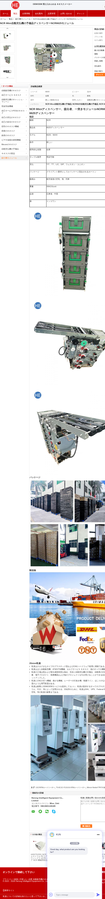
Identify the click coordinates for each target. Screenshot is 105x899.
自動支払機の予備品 (10, 149)
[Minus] (98, 834)
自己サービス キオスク (11, 95)
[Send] (98, 895)
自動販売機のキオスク (11, 90)
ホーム (5, 13)
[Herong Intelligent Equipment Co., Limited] (15, 5)
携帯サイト (9, 890)
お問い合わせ (66, 13)
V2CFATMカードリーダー (45, 787)
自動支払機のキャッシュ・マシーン (13, 100)
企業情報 (26, 13)
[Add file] (51, 895)
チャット (81, 13)
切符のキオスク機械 (10, 126)
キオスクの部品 (8, 153)
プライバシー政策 (10, 879)
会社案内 (39, 13)
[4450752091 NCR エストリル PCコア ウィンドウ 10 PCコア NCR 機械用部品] (39, 846)
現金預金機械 (7, 106)
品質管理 (51, 13)
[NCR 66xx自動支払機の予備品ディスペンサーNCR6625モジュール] (7, 47)
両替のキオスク (8, 131)
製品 (15, 13)
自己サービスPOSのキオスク (13, 112)
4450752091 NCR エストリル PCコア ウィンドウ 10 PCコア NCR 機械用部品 (39, 857)
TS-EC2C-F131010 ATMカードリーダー (70, 787)
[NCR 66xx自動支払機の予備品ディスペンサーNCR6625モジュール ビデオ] (54, 55)
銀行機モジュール (23, 19)
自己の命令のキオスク (11, 122)
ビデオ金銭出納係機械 (11, 140)
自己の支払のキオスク (11, 117)
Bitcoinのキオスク (9, 144)
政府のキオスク (8, 135)
